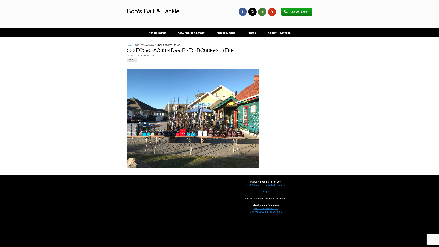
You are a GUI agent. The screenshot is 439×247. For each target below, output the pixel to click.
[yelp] (272, 12)
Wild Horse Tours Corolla (266, 208)
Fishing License (226, 32)
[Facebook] (243, 12)
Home (130, 45)
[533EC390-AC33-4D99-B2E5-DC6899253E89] (193, 166)
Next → (132, 59)
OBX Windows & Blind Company (266, 211)
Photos (251, 32)
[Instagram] (252, 12)
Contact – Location (279, 32)
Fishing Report (157, 32)
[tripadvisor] (262, 12)
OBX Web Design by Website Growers (266, 184)
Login (266, 191)
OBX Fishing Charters (191, 32)
